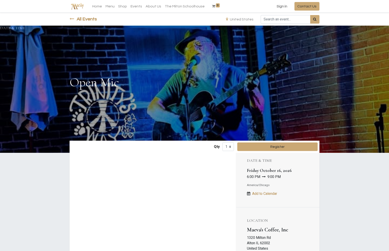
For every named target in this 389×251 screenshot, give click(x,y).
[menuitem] (97, 6)
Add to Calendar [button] (264, 193)
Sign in (282, 6)
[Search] (314, 19)
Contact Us (307, 6)
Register (277, 147)
